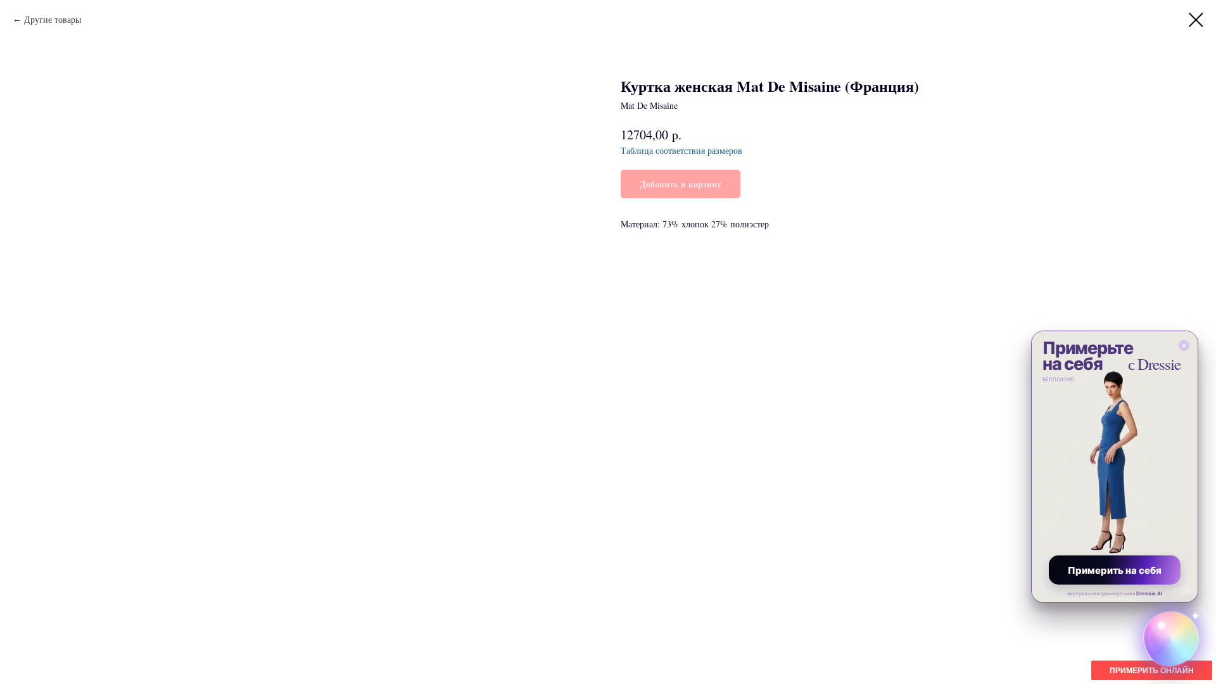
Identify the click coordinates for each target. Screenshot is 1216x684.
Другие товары (52, 19)
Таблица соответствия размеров (681, 150)
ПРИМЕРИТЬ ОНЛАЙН (1152, 670)
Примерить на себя (1115, 570)
